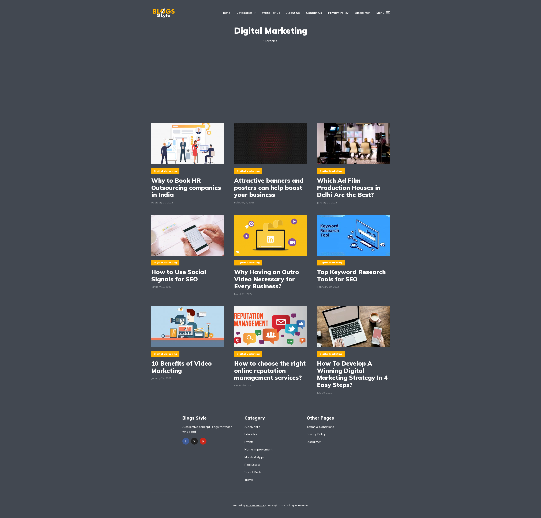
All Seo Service (255, 505)
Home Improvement (258, 449)
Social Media (253, 472)
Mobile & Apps (255, 457)
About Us (293, 13)
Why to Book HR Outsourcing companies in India (186, 187)
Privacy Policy (338, 13)
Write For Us (271, 13)
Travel (249, 480)
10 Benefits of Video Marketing (181, 367)
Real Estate (252, 465)
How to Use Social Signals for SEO (178, 275)
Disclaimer (362, 13)
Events (249, 442)
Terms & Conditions (320, 427)
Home (226, 13)
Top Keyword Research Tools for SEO (351, 275)
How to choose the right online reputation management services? (270, 370)
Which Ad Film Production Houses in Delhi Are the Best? (349, 187)
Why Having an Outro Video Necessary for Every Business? (266, 279)
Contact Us (314, 13)
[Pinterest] (203, 441)
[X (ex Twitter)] (194, 441)
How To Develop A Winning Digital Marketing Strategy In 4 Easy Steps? (352, 374)
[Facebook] (185, 441)
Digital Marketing (165, 171)
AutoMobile (252, 427)
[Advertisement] (270, 83)
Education (251, 434)
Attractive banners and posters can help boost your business (269, 187)
